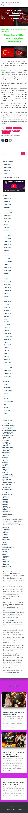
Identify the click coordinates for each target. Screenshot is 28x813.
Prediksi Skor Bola (6, 130)
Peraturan (20, 806)
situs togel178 (6, 511)
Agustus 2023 (7, 218)
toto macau (6, 454)
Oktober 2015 (7, 370)
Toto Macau (6, 492)
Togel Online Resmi (8, 489)
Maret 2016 (7, 359)
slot (5, 404)
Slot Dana (5, 472)
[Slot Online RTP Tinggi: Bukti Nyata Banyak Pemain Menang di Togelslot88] (14, 739)
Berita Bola (6, 393)
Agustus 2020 (7, 284)
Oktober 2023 (7, 215)
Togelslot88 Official (8, 428)
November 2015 (8, 367)
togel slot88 (6, 556)
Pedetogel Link (7, 491)
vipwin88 (5, 477)
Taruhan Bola (16, 130)
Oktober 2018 (7, 301)
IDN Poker (5, 504)
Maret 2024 (7, 207)
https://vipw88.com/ (8, 481)
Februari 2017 (7, 327)
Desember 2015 (8, 365)
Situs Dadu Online (20, 637)
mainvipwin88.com (8, 447)
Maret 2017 (7, 324)
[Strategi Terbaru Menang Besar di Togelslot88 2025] (14, 699)
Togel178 (5, 464)
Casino (6, 396)
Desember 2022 (8, 238)
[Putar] (5, 190)
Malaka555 (6, 527)
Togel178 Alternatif (8, 474)
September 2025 (8, 198)
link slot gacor (6, 487)
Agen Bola (9, 128)
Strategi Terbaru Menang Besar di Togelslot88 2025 (14, 713)
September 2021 (8, 267)
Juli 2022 (6, 250)
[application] (14, 186)
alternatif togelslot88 (8, 449)
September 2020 (8, 281)
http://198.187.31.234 (9, 173)
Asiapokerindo (7, 167)
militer (15, 135)
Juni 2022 (6, 253)
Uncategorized (6, 133)
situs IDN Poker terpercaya (13, 620)
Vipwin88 (5, 445)
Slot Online (6, 407)
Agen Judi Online (17, 128)
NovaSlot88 (6, 496)
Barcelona (6, 135)
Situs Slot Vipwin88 (8, 435)
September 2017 (8, 313)
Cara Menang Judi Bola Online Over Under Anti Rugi (13, 783)
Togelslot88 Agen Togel (9, 427)
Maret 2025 (7, 201)
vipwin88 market (7, 479)
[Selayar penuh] (22, 190)
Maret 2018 (7, 307)
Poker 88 (10, 573)
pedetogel (5, 551)
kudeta (11, 135)
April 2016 (6, 356)
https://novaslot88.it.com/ (9, 476)
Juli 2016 (6, 347)
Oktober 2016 (7, 339)
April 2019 (6, 293)
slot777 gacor (20, 524)
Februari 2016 (7, 362)
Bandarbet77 (7, 164)
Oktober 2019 (7, 290)
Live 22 (5, 589)
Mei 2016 (6, 353)
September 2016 (8, 342)
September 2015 (8, 373)
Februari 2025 (7, 204)
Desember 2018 (8, 299)
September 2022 (8, 244)
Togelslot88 (6, 423)
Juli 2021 (6, 273)
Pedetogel (5, 509)
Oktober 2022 (7, 241)
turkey (18, 135)
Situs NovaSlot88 (7, 494)
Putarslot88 (6, 455)
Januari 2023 (7, 235)
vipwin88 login (6, 568)
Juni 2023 (6, 221)
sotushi (3, 70)
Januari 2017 (7, 330)
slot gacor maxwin (7, 546)
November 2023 (8, 213)
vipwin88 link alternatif (8, 547)
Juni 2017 (6, 316)
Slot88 (4, 459)
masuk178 (5, 513)
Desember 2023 (8, 210)
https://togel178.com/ (8, 514)
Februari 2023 (7, 233)
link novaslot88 (7, 452)
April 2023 (6, 227)
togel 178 (5, 499)
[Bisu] (20, 190)
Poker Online (7, 398)
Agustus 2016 (7, 345)
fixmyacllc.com (7, 486)
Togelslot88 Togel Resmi (9, 425)
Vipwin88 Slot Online (8, 433)
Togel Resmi (6, 442)
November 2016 (8, 336)
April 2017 (6, 322)
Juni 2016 (6, 350)
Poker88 (5, 506)
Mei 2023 (6, 224)
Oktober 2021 (7, 264)
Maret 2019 (7, 296)
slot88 (4, 470)
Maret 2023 (7, 230)
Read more (13, 726)
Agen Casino (7, 387)
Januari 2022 (7, 258)
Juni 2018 (6, 304)
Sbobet (5, 542)
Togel (5, 413)
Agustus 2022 (7, 247)
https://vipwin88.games (9, 482)
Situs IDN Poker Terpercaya (14, 612)
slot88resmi (6, 549)
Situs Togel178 (7, 444)
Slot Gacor (6, 438)
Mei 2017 (6, 319)
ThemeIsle (19, 809)
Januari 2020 (7, 287)
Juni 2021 (6, 276)
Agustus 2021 (7, 270)
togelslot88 (6, 450)
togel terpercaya (7, 566)
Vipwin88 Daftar (7, 508)
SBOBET (5, 557)
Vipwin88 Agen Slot (8, 432)
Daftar (6, 806)
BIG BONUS (13, 806)
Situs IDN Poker (11, 672)
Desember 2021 (8, 261)
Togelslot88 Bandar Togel (9, 430)
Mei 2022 (6, 256)
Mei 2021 (6, 279)
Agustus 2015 (7, 376)
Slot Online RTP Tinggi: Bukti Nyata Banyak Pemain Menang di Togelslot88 (13, 754)
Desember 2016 (8, 333)
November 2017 (8, 310)
